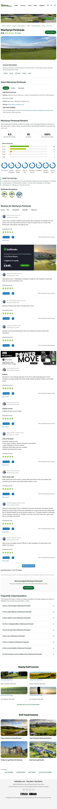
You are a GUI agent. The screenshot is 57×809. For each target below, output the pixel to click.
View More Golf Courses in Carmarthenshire (28, 704)
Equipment (42, 5)
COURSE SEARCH (20, 772)
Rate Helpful (6, 237)
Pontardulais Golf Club (36, 695)
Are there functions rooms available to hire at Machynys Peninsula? (22, 654)
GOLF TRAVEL (32, 772)
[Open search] (51, 5)
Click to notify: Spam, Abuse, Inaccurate (46, 237)
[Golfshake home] (6, 5)
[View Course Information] (14, 675)
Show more (5, 240)
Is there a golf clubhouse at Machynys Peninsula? (16, 612)
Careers (35, 784)
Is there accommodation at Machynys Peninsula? (16, 648)
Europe (14, 25)
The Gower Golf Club (7, 680)
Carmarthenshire (36, 25)
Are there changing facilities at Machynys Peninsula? (18, 624)
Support (14, 784)
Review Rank (15, 209)
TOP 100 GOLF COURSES (45, 772)
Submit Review (28, 587)
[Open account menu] (47, 5)
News (35, 5)
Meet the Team (41, 784)
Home (16, 5)
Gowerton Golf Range (7, 695)
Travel (29, 5)
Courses (22, 5)
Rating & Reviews (20, 784)
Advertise (35, 786)
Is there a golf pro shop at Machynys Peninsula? (16, 618)
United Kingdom (22, 25)
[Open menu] (54, 5)
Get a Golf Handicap (29, 784)
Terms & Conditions (29, 786)
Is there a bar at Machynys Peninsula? (13, 636)
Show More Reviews (29, 566)
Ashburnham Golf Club (36, 680)
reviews (18, 33)
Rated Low (34, 209)
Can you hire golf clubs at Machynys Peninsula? (16, 630)
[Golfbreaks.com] (28, 257)
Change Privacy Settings (43, 786)
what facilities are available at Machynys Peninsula (36, 110)
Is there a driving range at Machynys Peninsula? (16, 606)
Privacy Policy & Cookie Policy (44, 797)
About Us (16, 786)
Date (8, 209)
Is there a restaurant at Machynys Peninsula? (15, 642)
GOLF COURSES (9, 772)
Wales (28, 25)
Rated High (25, 209)
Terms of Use (35, 797)
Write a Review (51, 32)
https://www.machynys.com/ (16, 104)
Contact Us (21, 786)
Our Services (11, 786)
